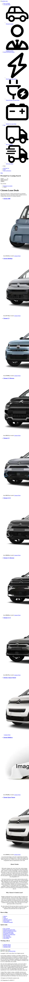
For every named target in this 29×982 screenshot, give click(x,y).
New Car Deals (6, 3)
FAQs (4, 917)
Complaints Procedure (8, 922)
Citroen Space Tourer (9, 797)
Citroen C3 (6, 318)
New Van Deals (6, 935)
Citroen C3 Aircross (8, 378)
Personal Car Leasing (7, 185)
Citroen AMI (6, 198)
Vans (4, 125)
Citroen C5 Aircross (8, 558)
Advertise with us (7, 944)
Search (2, 181)
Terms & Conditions (7, 919)
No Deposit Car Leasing (8, 933)
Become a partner (7, 945)
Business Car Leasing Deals (9, 934)
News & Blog (6, 938)
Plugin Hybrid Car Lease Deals (12, 100)
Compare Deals (17, 255)
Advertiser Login (7, 947)
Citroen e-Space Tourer (9, 677)
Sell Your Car (6, 168)
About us (5, 916)
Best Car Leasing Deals (8, 932)
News (4, 169)
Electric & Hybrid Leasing (9, 52)
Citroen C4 (6, 438)
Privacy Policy (6, 921)
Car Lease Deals (6, 4)
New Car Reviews (7, 170)
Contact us (5, 918)
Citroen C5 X (7, 617)
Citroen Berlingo (7, 258)
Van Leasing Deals (7, 937)
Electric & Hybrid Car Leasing (9, 930)
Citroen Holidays (8, 737)
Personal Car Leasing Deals (9, 929)
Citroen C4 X (7, 498)
